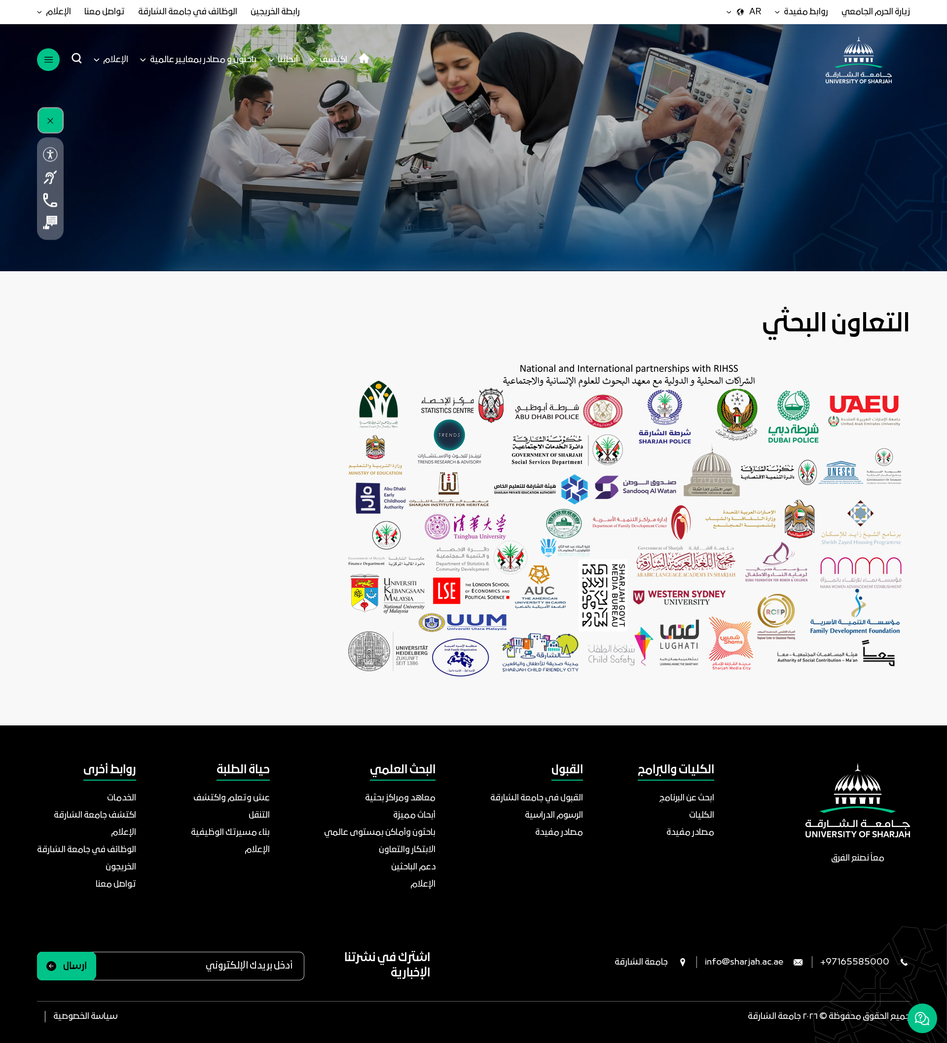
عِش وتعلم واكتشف (231, 798)
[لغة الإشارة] (50, 177)
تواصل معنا (104, 12)
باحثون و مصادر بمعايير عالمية (203, 60)
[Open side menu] (48, 59)
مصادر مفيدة (690, 832)
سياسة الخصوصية (85, 1016)
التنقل (259, 815)
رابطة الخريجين (275, 12)
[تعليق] (50, 223)
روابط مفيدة (806, 12)
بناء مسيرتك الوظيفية (230, 832)
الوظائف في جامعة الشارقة (187, 12)
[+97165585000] (50, 200)
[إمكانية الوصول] (50, 155)
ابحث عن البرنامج (686, 798)
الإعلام (58, 12)
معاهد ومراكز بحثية (400, 798)
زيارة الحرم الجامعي (875, 12)
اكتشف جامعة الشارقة (95, 815)
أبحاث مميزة (414, 815)
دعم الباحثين (413, 867)
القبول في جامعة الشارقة (536, 798)
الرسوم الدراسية (554, 815)
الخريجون (121, 867)
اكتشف (333, 60)
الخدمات (121, 798)
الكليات (701, 815)
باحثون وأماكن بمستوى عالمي (380, 832)
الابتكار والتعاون (407, 850)
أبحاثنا (288, 60)
